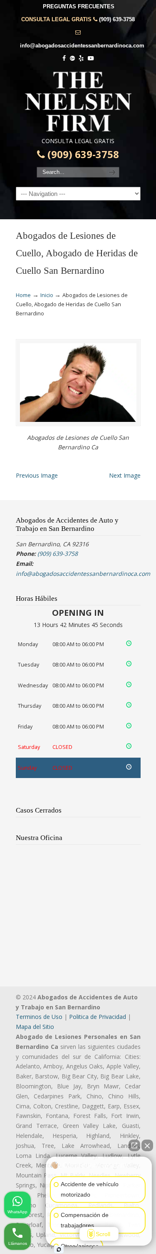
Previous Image (37, 475)
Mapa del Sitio (35, 1027)
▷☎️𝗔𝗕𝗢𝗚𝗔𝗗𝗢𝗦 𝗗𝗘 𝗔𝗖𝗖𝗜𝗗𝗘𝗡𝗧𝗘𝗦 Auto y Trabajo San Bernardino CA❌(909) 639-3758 (78, 101)
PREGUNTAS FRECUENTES (78, 6)
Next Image (125, 475)
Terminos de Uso (39, 1017)
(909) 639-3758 (117, 19)
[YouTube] (91, 58)
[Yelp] (81, 58)
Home (23, 295)
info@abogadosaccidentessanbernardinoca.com (82, 45)
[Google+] (72, 58)
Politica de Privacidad (97, 1017)
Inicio (46, 295)
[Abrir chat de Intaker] (59, 1249)
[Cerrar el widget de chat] (147, 1145)
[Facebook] (64, 58)
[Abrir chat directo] (134, 1145)
